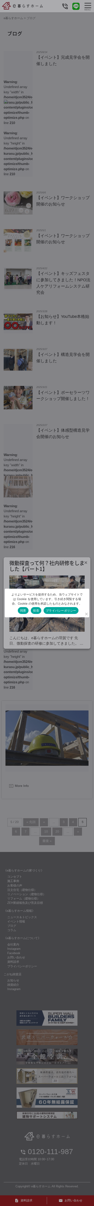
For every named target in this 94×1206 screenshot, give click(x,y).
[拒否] (86, 614)
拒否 (36, 610)
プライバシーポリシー (61, 610)
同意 (23, 610)
